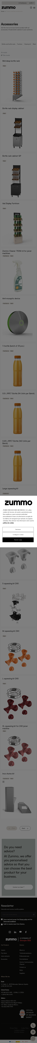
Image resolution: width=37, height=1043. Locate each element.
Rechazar (18, 529)
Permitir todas (18, 540)
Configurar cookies (18, 534)
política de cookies (8, 523)
